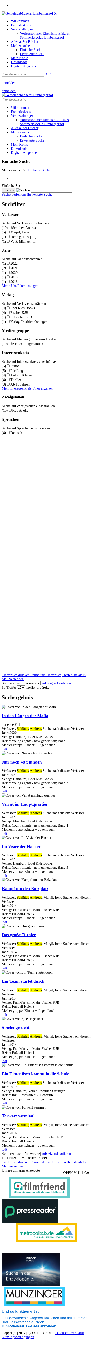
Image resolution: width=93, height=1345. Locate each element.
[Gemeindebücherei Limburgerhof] (27, 13)
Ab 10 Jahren (20, 384)
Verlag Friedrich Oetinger (28, 322)
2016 (14, 282)
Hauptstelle (20, 410)
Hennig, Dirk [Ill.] (23, 237)
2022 (14, 263)
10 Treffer (9, 687)
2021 (14, 268)
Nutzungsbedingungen (18, 1337)
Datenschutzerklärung (70, 1333)
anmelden (9, 83)
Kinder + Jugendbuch (27, 344)
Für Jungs (17, 371)
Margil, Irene (19, 232)
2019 (14, 277)
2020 (14, 272)
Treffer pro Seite (37, 687)
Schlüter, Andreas (24, 228)
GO (48, 74)
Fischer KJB (19, 313)
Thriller (15, 380)
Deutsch (16, 433)
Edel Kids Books (22, 308)
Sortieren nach (12, 683)
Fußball (15, 366)
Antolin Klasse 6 (22, 375)
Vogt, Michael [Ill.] (23, 241)
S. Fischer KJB (21, 317)
